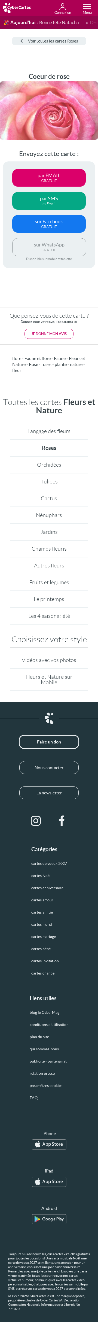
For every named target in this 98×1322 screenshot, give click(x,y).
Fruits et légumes (49, 582)
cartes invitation (45, 961)
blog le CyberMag (44, 1012)
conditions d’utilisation (49, 1024)
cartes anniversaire (47, 888)
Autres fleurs (49, 566)
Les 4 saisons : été (49, 616)
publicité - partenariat (48, 1061)
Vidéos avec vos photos (49, 660)
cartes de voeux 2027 (49, 863)
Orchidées (49, 465)
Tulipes (49, 482)
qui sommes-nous (44, 1049)
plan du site (39, 1037)
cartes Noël (41, 875)
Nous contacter (49, 767)
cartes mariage (43, 936)
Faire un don (49, 741)
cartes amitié (42, 912)
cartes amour (42, 900)
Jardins (49, 532)
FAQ (34, 1098)
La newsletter (49, 792)
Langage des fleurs (49, 431)
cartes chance (42, 973)
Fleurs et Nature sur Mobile (49, 679)
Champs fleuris (49, 549)
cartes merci (41, 924)
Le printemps (49, 599)
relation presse (42, 1073)
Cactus (49, 498)
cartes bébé (41, 949)
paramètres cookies (46, 1085)
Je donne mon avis (49, 334)
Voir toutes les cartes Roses (53, 41)
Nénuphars (49, 515)
